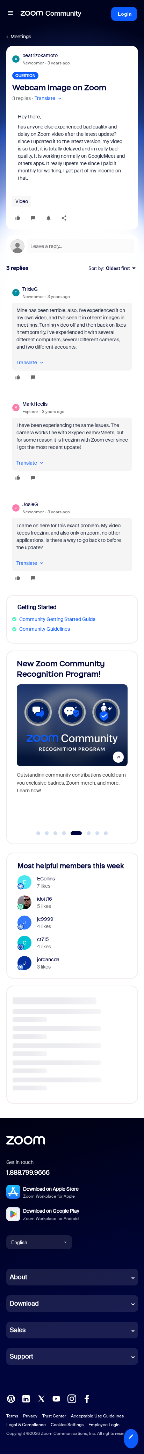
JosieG (30, 504)
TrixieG (30, 289)
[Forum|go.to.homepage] (51, 14)
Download (24, 1303)
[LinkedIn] (25, 1398)
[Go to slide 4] (64, 833)
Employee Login (104, 1425)
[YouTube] (56, 1398)
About (18, 1277)
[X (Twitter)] (41, 1398)
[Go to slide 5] (73, 833)
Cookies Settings (67, 1425)
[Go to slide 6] (85, 833)
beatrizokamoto (40, 55)
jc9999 (45, 919)
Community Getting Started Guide (57, 619)
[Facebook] (86, 1398)
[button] (10, 14)
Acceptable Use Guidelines (97, 1416)
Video (21, 201)
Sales (18, 1330)
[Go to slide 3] (55, 833)
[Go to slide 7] (97, 833)
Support (21, 1356)
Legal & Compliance (26, 1425)
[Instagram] (71, 1398)
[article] (72, 334)
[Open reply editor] (72, 246)
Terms (12, 1416)
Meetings (20, 36)
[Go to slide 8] (106, 833)
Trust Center (54, 1416)
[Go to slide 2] (47, 833)
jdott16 (44, 899)
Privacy (30, 1416)
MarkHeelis (35, 404)
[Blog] (10, 1398)
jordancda (48, 959)
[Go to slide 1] (38, 833)
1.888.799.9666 (28, 1172)
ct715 (43, 939)
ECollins (46, 879)
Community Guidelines (44, 629)
